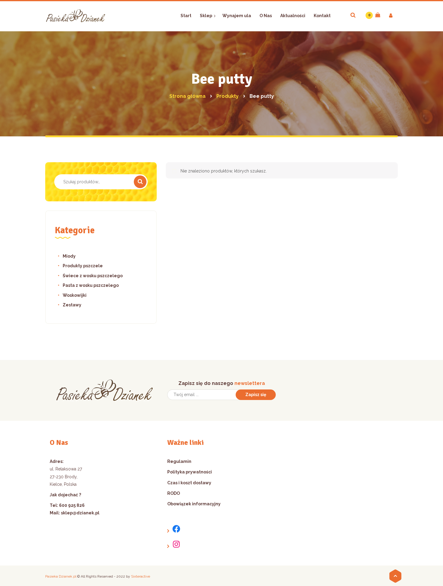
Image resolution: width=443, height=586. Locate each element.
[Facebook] (174, 529)
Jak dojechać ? (65, 494)
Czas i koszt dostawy (189, 482)
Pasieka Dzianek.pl (60, 576)
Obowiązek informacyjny (194, 503)
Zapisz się (255, 394)
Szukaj (140, 181)
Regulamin (179, 461)
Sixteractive (140, 576)
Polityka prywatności (189, 472)
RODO (173, 493)
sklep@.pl (80, 512)
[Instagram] (174, 544)
